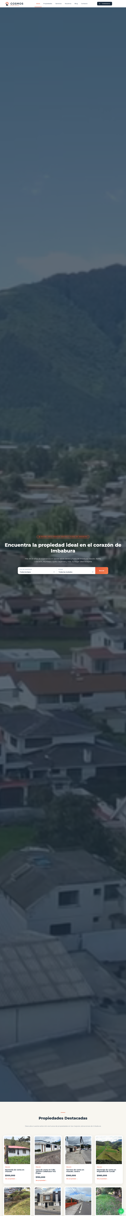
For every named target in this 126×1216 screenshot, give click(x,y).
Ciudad (60, 569)
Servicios (58, 3)
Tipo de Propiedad (25, 569)
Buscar (101, 570)
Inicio (38, 3)
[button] (63, 537)
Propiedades (47, 3)
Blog (76, 3)
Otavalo (7, 1167)
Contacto (84, 3)
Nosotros (68, 3)
